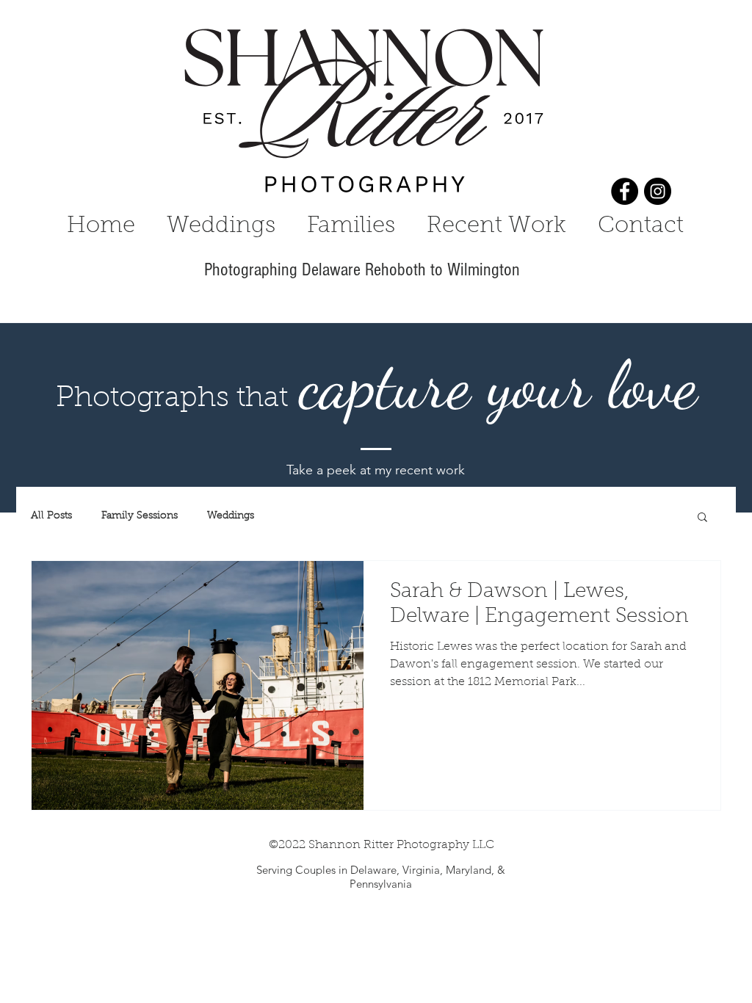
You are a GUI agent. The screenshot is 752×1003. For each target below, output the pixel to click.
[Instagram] (657, 191)
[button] (702, 518)
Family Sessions (139, 516)
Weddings (230, 516)
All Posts (51, 516)
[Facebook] (624, 191)
